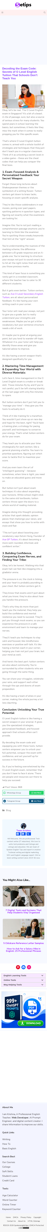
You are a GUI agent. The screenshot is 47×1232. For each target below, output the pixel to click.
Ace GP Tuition (10, 539)
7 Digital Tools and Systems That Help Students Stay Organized (23, 911)
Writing (6, 1139)
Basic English (9, 1148)
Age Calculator (10, 1195)
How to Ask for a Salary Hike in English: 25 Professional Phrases (23, 950)
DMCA (15, 1217)
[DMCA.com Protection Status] (23, 1228)
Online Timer (9, 1204)
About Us (21, 1221)
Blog (8, 810)
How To (6, 1143)
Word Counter (9, 1200)
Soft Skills (7, 1171)
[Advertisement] (23, 40)
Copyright (37, 1217)
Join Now (37, 793)
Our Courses (8, 1162)
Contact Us (11, 1221)
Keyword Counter (11, 1209)
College (6, 1166)
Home (8, 1217)
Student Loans (10, 1176)
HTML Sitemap (34, 1221)
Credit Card (8, 1180)
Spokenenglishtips (21, 1225)
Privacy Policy (26, 1217)
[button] (44, 12)
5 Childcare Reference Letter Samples (23, 943)
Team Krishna (23, 830)
